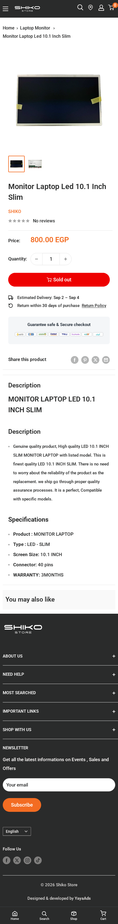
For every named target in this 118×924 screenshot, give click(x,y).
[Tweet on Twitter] (95, 359)
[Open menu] (5, 9)
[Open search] (80, 7)
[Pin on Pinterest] (85, 359)
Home (9, 28)
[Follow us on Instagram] (27, 860)
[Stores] (91, 7)
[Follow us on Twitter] (17, 860)
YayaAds (83, 898)
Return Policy (94, 305)
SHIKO (14, 211)
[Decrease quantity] (36, 259)
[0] (111, 7)
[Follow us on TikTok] (38, 860)
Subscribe (22, 805)
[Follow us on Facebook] (6, 860)
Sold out (62, 279)
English (12, 831)
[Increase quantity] (65, 259)
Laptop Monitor (35, 28)
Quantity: (17, 259)
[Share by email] (106, 359)
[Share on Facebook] (74, 359)
